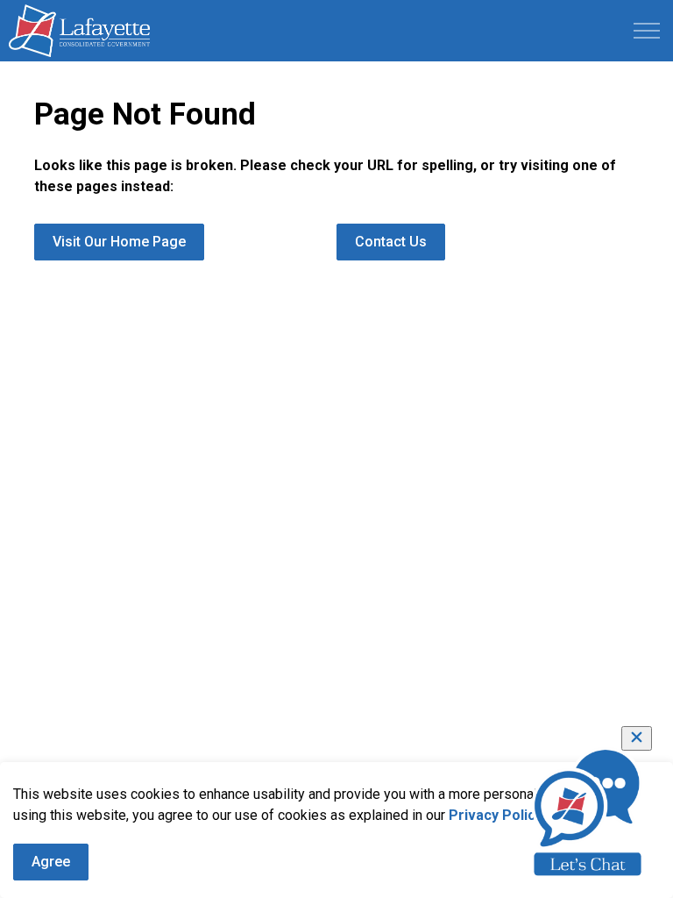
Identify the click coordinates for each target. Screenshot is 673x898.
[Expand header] (646, 30)
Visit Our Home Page (119, 241)
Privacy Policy (495, 815)
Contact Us (391, 241)
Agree (51, 861)
